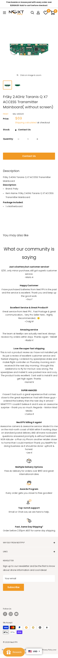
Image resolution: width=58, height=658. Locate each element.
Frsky (5, 114)
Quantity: (8, 138)
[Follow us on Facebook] (5, 614)
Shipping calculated (25, 122)
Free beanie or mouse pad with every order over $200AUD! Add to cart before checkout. (29, 4)
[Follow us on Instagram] (11, 614)
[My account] (38, 12)
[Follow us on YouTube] (16, 614)
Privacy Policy (47, 650)
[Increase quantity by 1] (37, 139)
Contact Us (29, 156)
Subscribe (13, 587)
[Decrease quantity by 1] (18, 139)
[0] (45, 12)
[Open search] (32, 12)
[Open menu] (4, 12)
